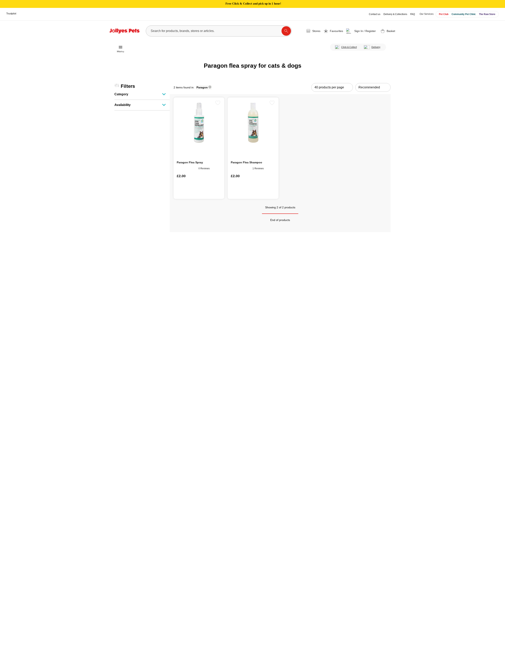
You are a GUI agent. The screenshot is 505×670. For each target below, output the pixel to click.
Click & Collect (349, 47)
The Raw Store (487, 14)
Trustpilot (11, 13)
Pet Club (443, 14)
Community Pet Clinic (464, 14)
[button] (361, 31)
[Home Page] (124, 31)
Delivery (375, 47)
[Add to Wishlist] (217, 102)
